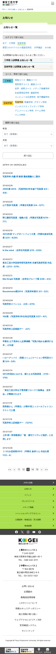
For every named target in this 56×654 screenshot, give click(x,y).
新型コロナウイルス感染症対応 (17, 47)
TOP (3, 9)
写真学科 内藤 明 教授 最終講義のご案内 (21, 176)
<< (9, 469)
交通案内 (28, 591)
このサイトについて (28, 603)
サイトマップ (28, 631)
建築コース (36, 84)
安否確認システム (28, 625)
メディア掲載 (28, 507)
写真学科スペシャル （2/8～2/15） (19, 304)
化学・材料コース (23, 88)
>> (46, 469)
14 (33, 469)
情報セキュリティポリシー (28, 608)
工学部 (12, 43)
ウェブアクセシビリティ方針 (28, 619)
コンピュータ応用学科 (25, 97)
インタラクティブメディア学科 (29, 106)
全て (5, 43)
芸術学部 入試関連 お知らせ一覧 (19, 66)
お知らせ (21, 9)
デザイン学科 (40, 102)
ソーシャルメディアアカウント (28, 513)
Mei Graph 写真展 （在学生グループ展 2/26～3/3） (27, 279)
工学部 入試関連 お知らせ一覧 (18, 60)
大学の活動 (11, 9)
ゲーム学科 (40, 110)
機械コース (32, 80)
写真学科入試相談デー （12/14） (18, 422)
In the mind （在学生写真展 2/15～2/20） (23, 250)
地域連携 (28, 526)
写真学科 (19, 102)
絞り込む (28, 155)
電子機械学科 (43, 97)
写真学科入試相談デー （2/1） (17, 329)
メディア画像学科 (41, 88)
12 (23, 469)
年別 (5, 128)
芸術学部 (21, 43)
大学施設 (38, 47)
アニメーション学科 (24, 110)
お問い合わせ (28, 586)
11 (19, 469)
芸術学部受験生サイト (26, 650)
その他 (48, 47)
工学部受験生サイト (11, 650)
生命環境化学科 (22, 92)
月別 (5, 140)
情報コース (20, 80)
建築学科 (35, 92)
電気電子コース (22, 84)
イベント (28, 495)
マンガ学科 (20, 114)
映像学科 (28, 102)
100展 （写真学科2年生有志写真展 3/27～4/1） (25, 316)
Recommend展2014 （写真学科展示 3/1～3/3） (26, 291)
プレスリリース (28, 501)
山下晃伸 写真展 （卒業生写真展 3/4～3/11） (24, 205)
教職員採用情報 (28, 597)
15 (37, 469)
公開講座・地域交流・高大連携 (28, 519)
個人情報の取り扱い (28, 614)
